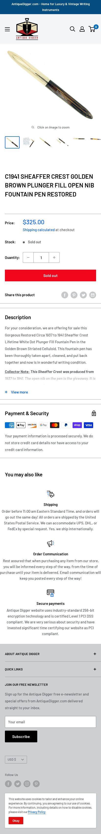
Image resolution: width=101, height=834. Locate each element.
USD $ (12, 759)
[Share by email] (92, 294)
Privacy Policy (37, 812)
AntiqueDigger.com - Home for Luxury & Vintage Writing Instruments (51, 7)
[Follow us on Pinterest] (36, 783)
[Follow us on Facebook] (8, 783)
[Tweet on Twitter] (83, 294)
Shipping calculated (39, 229)
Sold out (50, 275)
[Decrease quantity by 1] (28, 257)
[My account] (82, 29)
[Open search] (72, 29)
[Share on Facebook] (64, 294)
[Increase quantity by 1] (54, 257)
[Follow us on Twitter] (17, 783)
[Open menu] (7, 29)
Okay (16, 821)
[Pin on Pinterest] (74, 294)
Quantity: (12, 257)
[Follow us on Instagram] (27, 783)
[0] (92, 29)
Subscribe (21, 736)
